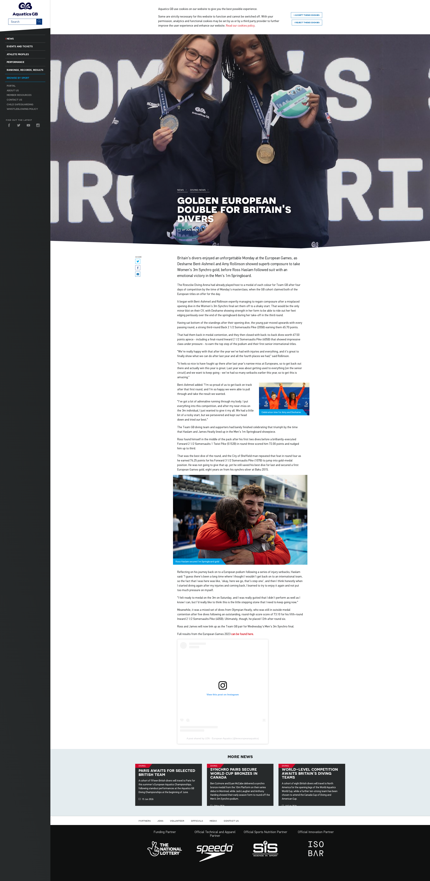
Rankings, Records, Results (25, 70)
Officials (197, 820)
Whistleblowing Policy (22, 109)
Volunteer (177, 820)
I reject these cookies (306, 22)
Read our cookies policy (240, 25)
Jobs (160, 820)
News (10, 38)
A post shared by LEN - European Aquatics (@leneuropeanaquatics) (223, 738)
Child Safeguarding (20, 104)
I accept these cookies (306, 15)
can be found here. (242, 634)
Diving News (198, 189)
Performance (15, 62)
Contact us (14, 99)
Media (213, 820)
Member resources (19, 95)
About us (13, 90)
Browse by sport (18, 78)
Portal (11, 85)
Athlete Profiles (18, 54)
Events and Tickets (20, 46)
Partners (145, 820)
